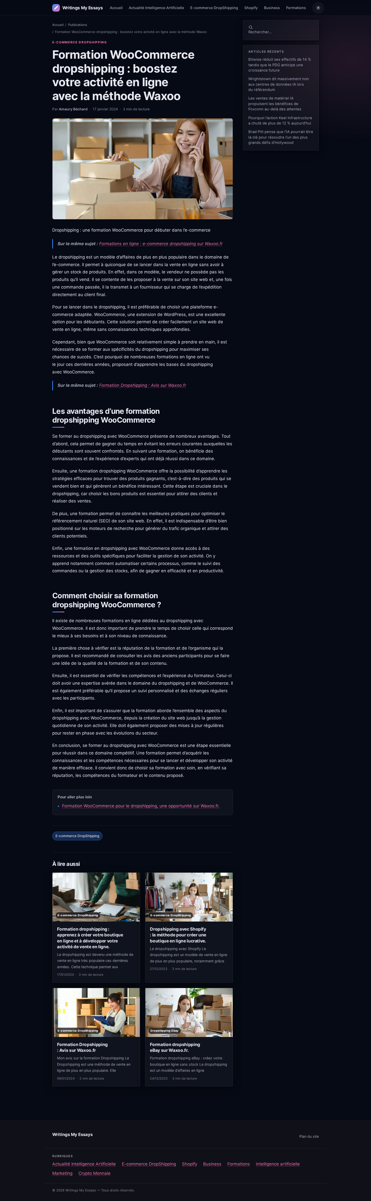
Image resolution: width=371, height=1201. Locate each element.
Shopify (251, 8)
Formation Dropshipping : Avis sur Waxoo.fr (142, 385)
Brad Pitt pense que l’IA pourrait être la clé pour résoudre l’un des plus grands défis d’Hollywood (280, 137)
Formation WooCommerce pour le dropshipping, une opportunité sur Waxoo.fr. (141, 805)
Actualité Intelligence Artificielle (156, 8)
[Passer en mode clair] (318, 7)
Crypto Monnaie (94, 1173)
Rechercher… (260, 32)
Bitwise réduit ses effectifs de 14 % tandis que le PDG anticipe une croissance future (279, 65)
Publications (77, 25)
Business (272, 8)
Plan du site (309, 1136)
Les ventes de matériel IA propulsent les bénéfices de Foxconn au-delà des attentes (274, 103)
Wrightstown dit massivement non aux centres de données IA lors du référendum (278, 84)
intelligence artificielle (278, 1163)
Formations (296, 8)
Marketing (62, 1173)
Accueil (116, 8)
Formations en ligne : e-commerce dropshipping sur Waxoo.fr (161, 243)
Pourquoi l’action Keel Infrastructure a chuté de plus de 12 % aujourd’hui (280, 120)
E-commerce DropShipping (214, 8)
